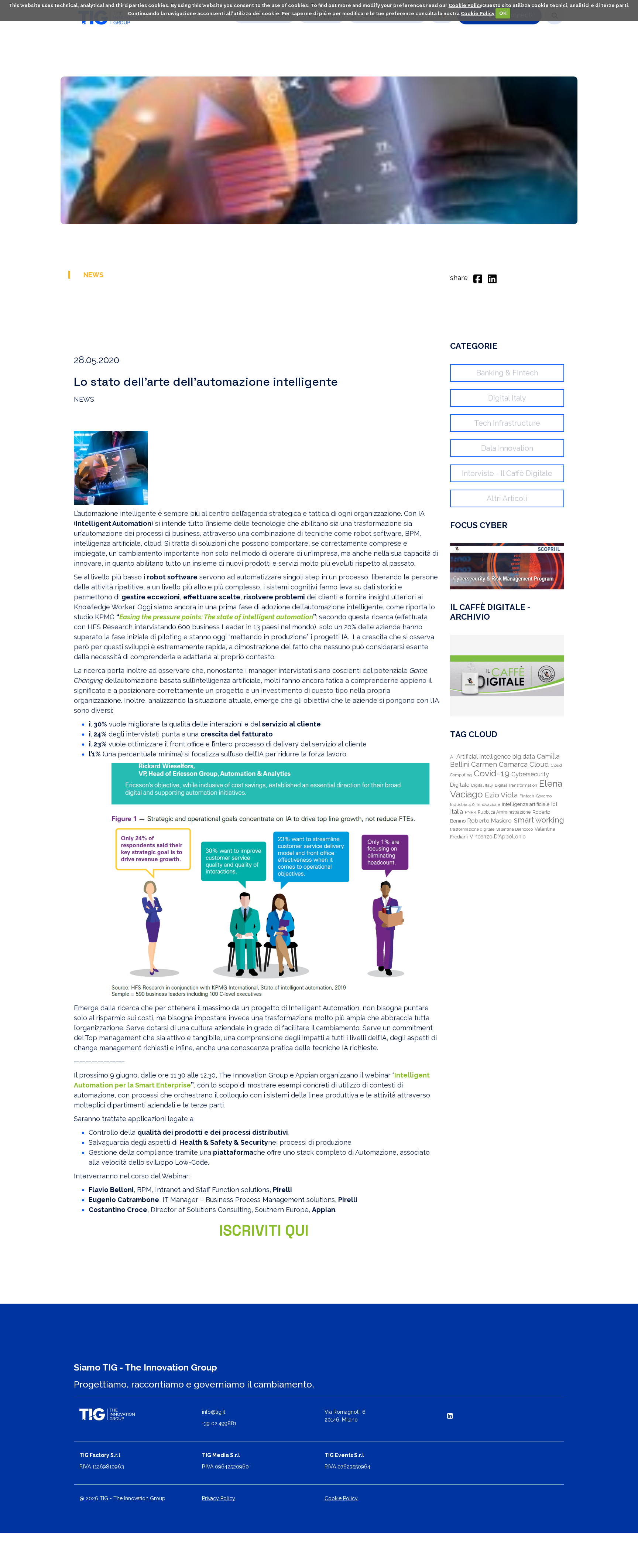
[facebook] (477, 278)
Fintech (526, 796)
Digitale (459, 785)
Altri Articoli (507, 498)
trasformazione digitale (472, 829)
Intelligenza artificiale (525, 804)
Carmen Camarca (499, 764)
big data (523, 756)
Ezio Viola (501, 795)
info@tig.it (213, 1412)
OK (503, 13)
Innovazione (488, 804)
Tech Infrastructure (507, 423)
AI (452, 757)
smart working (539, 819)
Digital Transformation (516, 785)
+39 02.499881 (219, 1423)
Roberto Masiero (489, 820)
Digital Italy (507, 398)
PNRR (470, 812)
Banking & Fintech (507, 372)
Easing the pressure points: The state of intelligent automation (216, 617)
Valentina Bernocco (514, 829)
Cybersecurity (530, 774)
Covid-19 (492, 773)
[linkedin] (492, 278)
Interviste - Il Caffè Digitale (507, 473)
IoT (554, 804)
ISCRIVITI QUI (264, 1230)
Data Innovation (507, 448)
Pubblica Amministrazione (504, 812)
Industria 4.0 (462, 804)
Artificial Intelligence (483, 756)
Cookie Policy (465, 5)
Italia (456, 811)
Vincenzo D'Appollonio (498, 837)
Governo (544, 796)
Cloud (539, 764)
